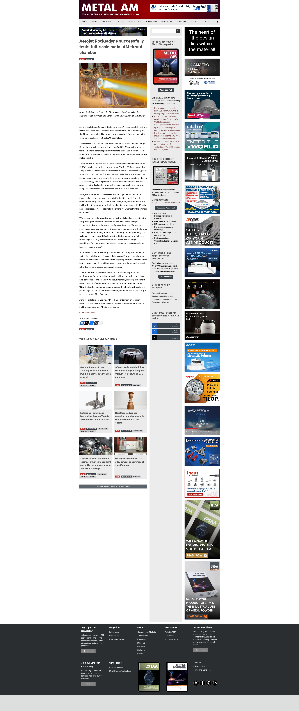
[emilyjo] (91, 323)
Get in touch (201, 650)
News (94, 22)
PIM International (116, 667)
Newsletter (166, 22)
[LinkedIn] (82, 323)
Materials (136, 476)
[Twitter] (86, 323)
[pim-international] (149, 677)
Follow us (88, 684)
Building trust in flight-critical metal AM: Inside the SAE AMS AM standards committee (167, 136)
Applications (102, 428)
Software (156, 302)
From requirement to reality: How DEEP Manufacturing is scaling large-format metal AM (166, 111)
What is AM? (151, 22)
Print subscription (116, 639)
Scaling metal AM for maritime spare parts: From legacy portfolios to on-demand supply (167, 127)
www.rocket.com (87, 312)
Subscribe (88, 651)
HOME (84, 22)
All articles (169, 636)
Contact (206, 22)
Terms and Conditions (202, 670)
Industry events (171, 639)
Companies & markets (162, 293)
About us (197, 663)
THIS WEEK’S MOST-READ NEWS (98, 339)
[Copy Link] (96, 323)
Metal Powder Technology (120, 671)
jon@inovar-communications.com (166, 203)
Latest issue (114, 632)
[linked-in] (215, 683)
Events (194, 22)
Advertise (181, 22)
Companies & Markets (88, 385)
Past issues (114, 636)
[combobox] (166, 31)
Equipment (136, 385)
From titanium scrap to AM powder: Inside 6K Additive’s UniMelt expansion (166, 119)
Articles (120, 22)
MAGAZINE (106, 22)
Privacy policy (199, 666)
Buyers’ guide (135, 22)
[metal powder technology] (177, 677)
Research (167, 299)
